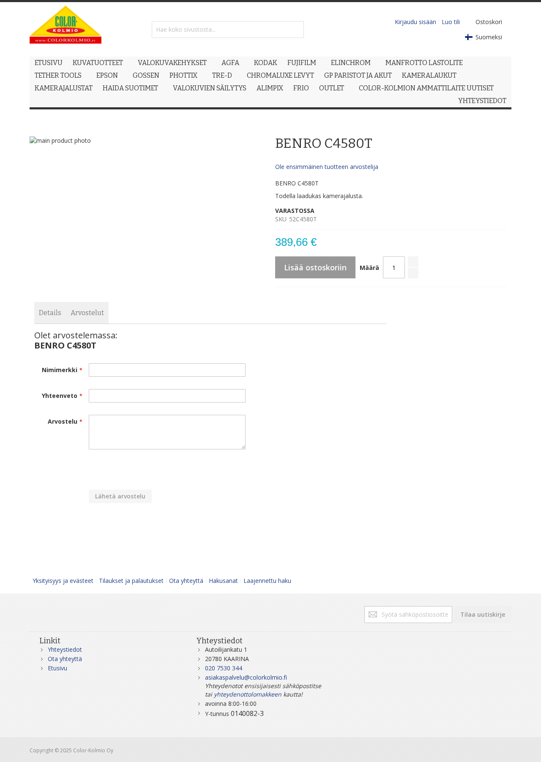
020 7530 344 (223, 668)
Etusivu (57, 668)
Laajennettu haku (267, 581)
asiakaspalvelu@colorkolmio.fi (246, 677)
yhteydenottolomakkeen (247, 694)
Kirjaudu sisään (415, 22)
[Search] (295, 30)
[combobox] (228, 29)
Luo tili (451, 22)
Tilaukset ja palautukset (131, 581)
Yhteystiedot (65, 649)
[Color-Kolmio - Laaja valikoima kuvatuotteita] (65, 29)
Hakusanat (223, 581)
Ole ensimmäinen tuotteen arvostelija (326, 167)
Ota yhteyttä (186, 581)
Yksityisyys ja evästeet (63, 581)
